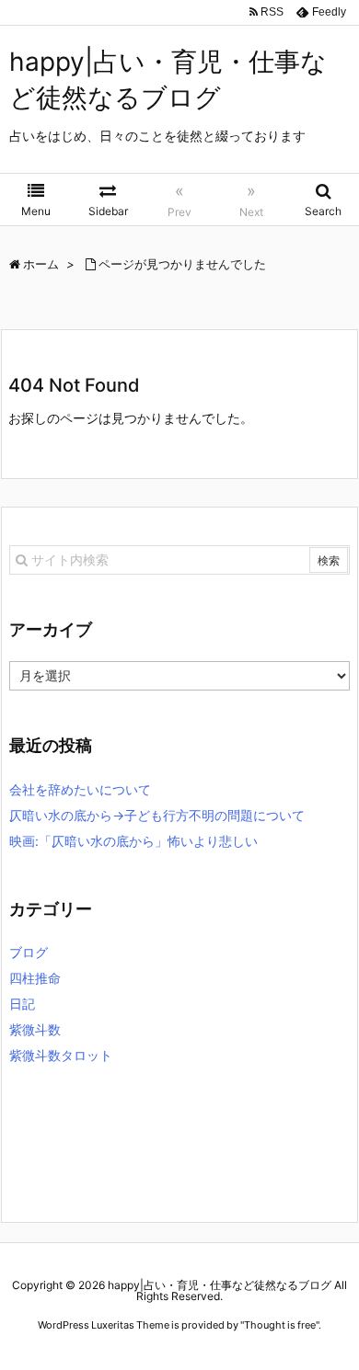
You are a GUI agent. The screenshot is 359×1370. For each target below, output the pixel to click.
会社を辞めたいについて (80, 789)
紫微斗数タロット (60, 1055)
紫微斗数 (35, 1029)
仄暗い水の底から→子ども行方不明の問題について (157, 815)
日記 (22, 1003)
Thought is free (280, 1325)
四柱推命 (35, 978)
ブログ (28, 952)
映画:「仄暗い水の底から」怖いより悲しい (133, 841)
